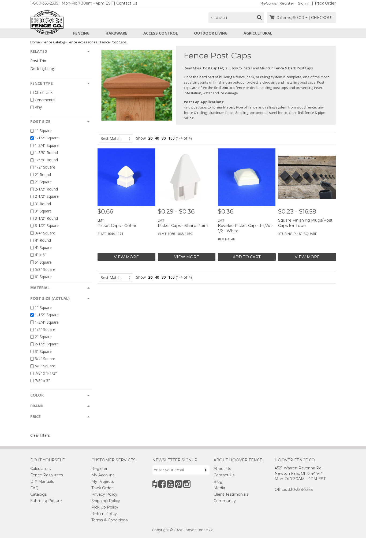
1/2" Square (45, 167)
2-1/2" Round (46, 189)
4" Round (43, 240)
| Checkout (321, 17)
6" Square (43, 276)
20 (150, 138)
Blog (218, 481)
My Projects (102, 481)
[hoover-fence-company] (154, 484)
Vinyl (39, 107)
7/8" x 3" (42, 380)
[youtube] (170, 484)
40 (157, 138)
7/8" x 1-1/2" (46, 373)
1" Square (43, 130)
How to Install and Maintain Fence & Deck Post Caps (272, 68)
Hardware (116, 33)
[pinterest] (178, 484)
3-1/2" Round (46, 218)
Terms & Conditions (109, 520)
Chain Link (44, 92)
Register (286, 3)
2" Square (43, 181)
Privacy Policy (104, 494)
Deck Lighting (42, 68)
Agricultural (258, 33)
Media (219, 487)
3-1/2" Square (47, 225)
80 (164, 138)
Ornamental (45, 99)
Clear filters (40, 435)
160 (171, 138)
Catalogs (38, 494)
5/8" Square (45, 269)
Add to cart (247, 257)
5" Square (43, 262)
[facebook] (162, 484)
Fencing (81, 33)
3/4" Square (45, 233)
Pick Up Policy (104, 507)
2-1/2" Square (47, 196)
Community (225, 500)
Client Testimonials (231, 494)
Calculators (40, 468)
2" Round (43, 174)
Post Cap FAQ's (215, 68)
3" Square (43, 211)
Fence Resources (46, 475)
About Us (222, 468)
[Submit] (206, 470)
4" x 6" (40, 254)
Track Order (325, 3)
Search (219, 18)
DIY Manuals (42, 481)
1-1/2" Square (47, 138)
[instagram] (187, 484)
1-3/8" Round (46, 152)
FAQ (34, 487)
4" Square (43, 247)
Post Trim (38, 60)
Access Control (160, 33)
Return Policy (104, 513)
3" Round (43, 203)
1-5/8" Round (46, 159)
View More (126, 257)
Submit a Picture (46, 500)
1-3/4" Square (47, 145)
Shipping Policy (105, 500)
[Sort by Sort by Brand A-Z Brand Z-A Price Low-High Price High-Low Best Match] (115, 138)
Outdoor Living (210, 33)
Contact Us (126, 3)
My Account (102, 475)
